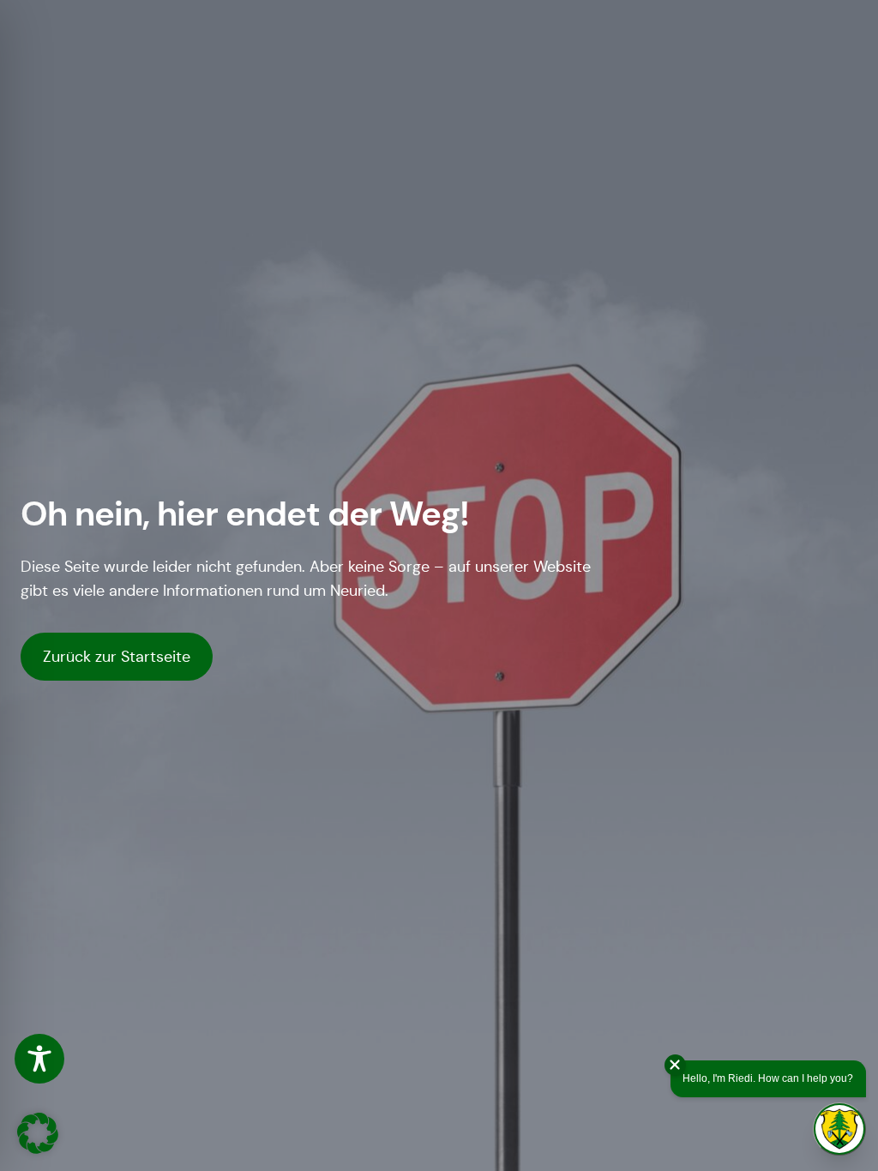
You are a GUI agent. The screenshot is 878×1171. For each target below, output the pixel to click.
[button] (37, 1133)
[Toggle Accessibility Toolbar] (39, 1058)
